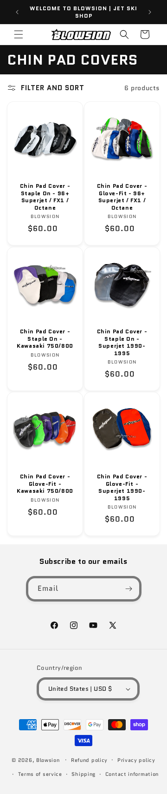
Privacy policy (136, 760)
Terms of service (40, 774)
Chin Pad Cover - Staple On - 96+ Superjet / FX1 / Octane (45, 196)
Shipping (83, 774)
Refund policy (89, 760)
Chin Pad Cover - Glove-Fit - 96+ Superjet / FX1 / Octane (122, 196)
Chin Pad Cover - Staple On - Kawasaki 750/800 (45, 339)
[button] (18, 34)
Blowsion (48, 759)
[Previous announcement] (17, 12)
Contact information (132, 774)
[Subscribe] (129, 589)
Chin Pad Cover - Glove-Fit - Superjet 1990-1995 (122, 487)
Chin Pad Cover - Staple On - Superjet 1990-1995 (122, 342)
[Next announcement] (150, 12)
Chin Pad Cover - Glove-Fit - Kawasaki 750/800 (45, 484)
